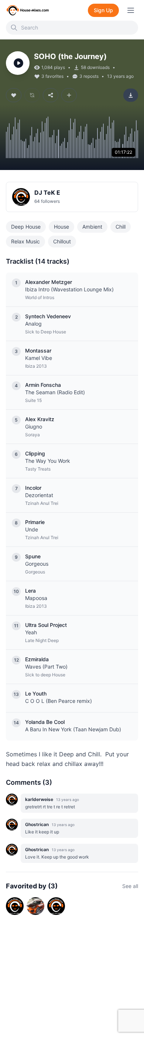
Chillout (62, 241)
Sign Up (103, 10)
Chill (121, 226)
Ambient (92, 226)
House (61, 226)
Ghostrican (37, 824)
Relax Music (25, 241)
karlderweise (39, 799)
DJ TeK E (47, 192)
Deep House (26, 226)
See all (130, 886)
